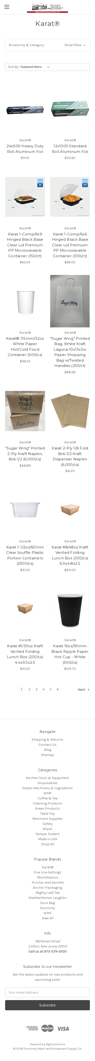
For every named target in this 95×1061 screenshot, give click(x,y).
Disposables (47, 783)
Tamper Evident (47, 834)
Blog (47, 750)
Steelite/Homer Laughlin (47, 898)
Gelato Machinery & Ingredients (47, 788)
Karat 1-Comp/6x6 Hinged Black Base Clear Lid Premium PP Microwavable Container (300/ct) (70, 245)
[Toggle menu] (6, 6)
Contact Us (47, 745)
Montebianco (47, 877)
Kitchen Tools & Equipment (47, 778)
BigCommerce (55, 1044)
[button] (47, 45)
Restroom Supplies (47, 819)
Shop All (47, 844)
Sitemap (47, 755)
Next (82, 690)
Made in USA (47, 839)
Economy (47, 908)
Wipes (47, 829)
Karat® (47, 867)
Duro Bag (47, 903)
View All (47, 918)
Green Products (47, 808)
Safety (48, 824)
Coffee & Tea (47, 798)
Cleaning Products (47, 803)
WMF (48, 793)
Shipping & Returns (47, 740)
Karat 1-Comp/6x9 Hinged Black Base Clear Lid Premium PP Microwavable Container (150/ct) (25, 245)
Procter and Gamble (48, 882)
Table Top (47, 814)
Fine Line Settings (47, 872)
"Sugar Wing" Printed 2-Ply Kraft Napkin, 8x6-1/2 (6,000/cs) (25, 453)
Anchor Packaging (47, 888)
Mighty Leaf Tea (48, 893)
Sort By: (13, 67)
